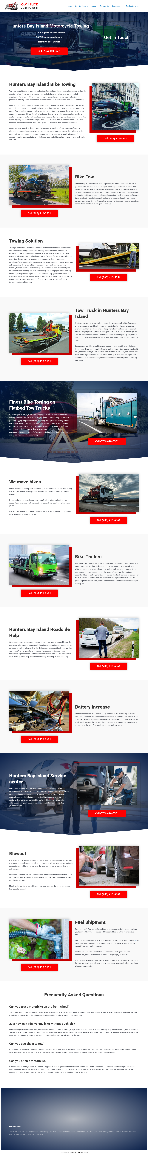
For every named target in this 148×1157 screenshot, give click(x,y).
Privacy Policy (83, 1152)
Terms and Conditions (68, 1152)
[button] (87, 6)
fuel (135, 940)
